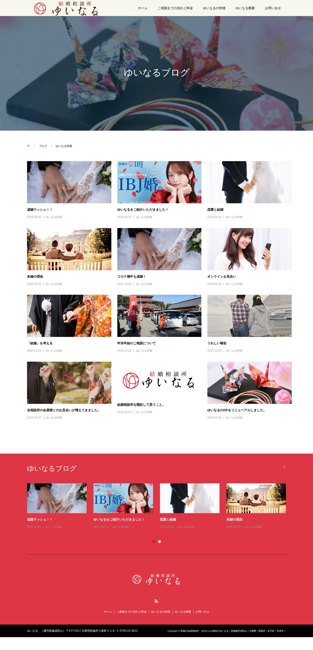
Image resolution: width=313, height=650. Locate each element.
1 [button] (153, 541)
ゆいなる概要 (245, 8)
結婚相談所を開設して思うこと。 (141, 404)
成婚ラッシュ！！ (40, 209)
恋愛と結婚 (215, 209)
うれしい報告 (217, 343)
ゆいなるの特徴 (214, 8)
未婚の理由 (35, 276)
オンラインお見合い (221, 276)
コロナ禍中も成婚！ (131, 276)
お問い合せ (273, 8)
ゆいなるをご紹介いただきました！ (143, 209)
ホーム (143, 8)
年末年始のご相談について (136, 343)
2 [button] (159, 541)
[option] (160, 506)
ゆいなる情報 (54, 217)
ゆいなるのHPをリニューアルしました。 (236, 410)
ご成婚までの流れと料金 (175, 8)
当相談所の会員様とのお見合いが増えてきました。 (64, 410)
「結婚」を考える (40, 343)
